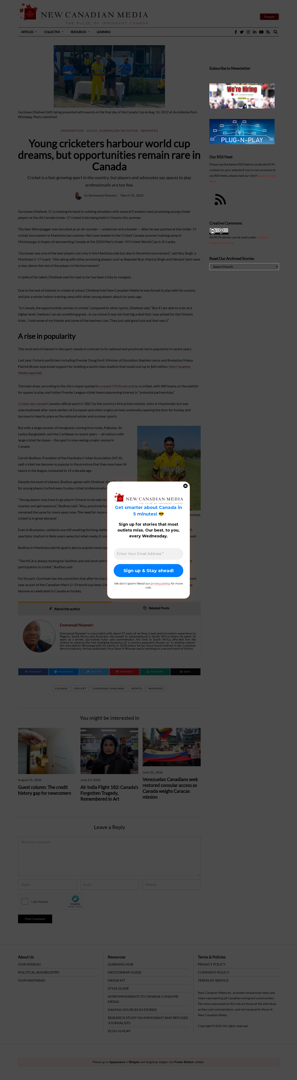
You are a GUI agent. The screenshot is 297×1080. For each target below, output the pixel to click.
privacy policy (160, 583)
